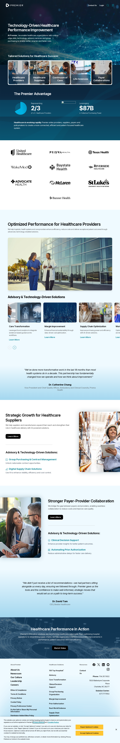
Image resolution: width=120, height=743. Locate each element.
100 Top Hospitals (56, 671)
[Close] (116, 729)
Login (101, 5)
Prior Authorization (56, 704)
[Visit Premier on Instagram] (108, 669)
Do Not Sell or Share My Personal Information (24, 711)
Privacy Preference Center (21, 706)
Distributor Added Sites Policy (22, 716)
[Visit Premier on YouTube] (108, 664)
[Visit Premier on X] (98, 664)
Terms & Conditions (18, 694)
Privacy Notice (16, 698)
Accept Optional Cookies (89, 733)
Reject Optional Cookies (89, 727)
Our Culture (16, 677)
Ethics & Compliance (18, 690)
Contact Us (92, 5)
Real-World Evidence (57, 708)
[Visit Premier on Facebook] (94, 664)
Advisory (52, 675)
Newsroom (16, 673)
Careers (15, 685)
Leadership (16, 681)
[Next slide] (14, 347)
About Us (15, 670)
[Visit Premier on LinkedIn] (103, 664)
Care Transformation (57, 680)
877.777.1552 (102, 692)
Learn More (14, 340)
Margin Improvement (57, 699)
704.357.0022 (101, 676)
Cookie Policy (16, 702)
